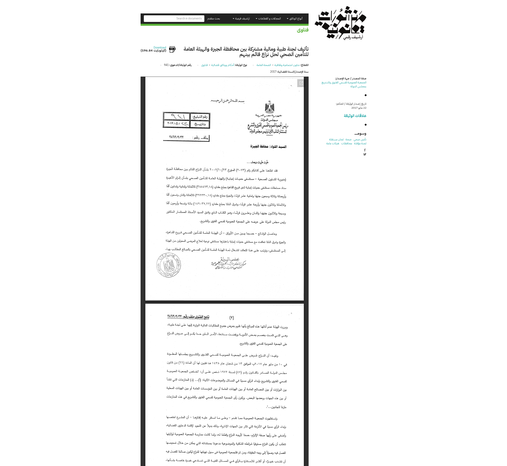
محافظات (346, 143)
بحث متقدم (213, 18)
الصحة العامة (264, 65)
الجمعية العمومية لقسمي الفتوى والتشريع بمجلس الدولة (344, 84)
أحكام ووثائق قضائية (222, 65)
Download (160, 47)
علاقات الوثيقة (355, 116)
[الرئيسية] (340, 23)
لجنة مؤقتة (360, 143)
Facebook (364, 150)
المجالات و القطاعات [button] (269, 18)
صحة (349, 139)
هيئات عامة (332, 143)
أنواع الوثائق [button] (295, 18)
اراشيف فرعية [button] (242, 18)
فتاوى (204, 65)
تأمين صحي (360, 139)
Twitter (364, 154)
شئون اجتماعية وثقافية (287, 65)
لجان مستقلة (336, 139)
